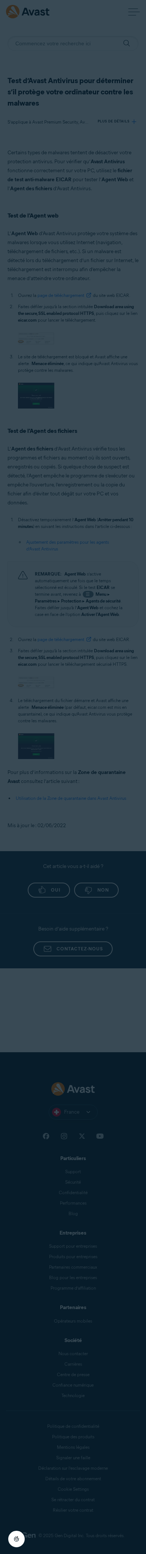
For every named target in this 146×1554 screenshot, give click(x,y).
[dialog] (73, 777)
